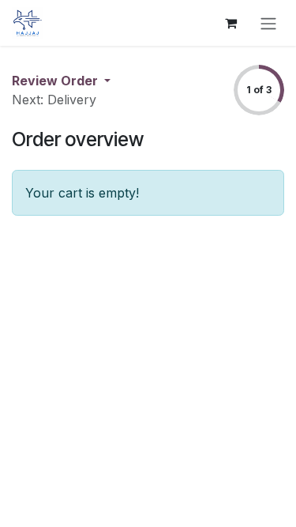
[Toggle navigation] (268, 23)
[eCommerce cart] (230, 23)
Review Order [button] (56, 80)
